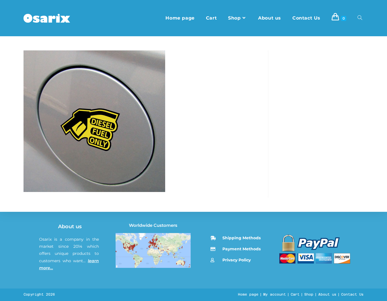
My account (274, 294)
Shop (308, 294)
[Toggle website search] (360, 18)
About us (70, 226)
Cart (295, 294)
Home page (248, 294)
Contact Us (352, 294)
